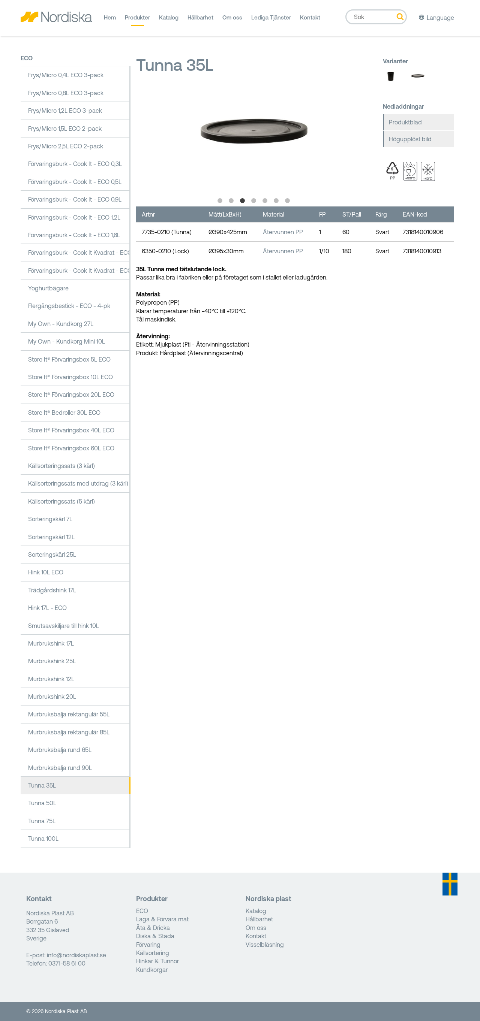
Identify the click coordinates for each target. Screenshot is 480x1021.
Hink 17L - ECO (47, 607)
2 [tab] (231, 201)
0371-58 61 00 (67, 963)
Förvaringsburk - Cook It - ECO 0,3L (75, 163)
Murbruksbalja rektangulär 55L (69, 714)
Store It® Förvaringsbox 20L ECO (71, 394)
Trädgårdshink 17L (52, 590)
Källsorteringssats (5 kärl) (61, 501)
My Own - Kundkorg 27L (60, 323)
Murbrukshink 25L (52, 661)
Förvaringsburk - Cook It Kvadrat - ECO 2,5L (79, 270)
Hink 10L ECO (45, 572)
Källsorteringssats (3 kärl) (61, 465)
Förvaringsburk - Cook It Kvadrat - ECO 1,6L (79, 252)
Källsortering (152, 952)
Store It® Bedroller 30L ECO (64, 412)
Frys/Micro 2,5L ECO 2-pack (65, 146)
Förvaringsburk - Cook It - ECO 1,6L (74, 235)
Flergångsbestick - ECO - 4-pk (69, 305)
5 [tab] (265, 201)
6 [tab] (276, 201)
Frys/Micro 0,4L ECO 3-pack (66, 75)
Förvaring (148, 944)
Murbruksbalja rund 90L (60, 767)
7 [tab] (287, 201)
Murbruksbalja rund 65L (60, 749)
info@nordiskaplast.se (76, 955)
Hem (110, 17)
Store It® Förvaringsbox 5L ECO (69, 359)
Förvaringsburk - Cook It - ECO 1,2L (74, 217)
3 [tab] (242, 201)
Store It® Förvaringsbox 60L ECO (71, 448)
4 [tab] (254, 201)
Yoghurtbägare (48, 288)
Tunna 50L (42, 803)
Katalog (168, 17)
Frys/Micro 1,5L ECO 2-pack (65, 128)
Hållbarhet (200, 17)
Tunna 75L (42, 821)
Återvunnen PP (283, 232)
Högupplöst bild (410, 139)
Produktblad (405, 122)
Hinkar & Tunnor (157, 961)
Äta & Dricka (153, 927)
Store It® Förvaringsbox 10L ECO (70, 377)
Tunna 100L (43, 838)
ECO (27, 58)
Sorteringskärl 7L (50, 519)
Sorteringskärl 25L (52, 554)
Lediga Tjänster (271, 17)
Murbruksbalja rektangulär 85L (69, 732)
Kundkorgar (152, 969)
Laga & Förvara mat (162, 919)
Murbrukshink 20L (52, 696)
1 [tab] (220, 201)
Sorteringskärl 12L (51, 537)
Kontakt (310, 17)
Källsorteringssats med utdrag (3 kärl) (78, 483)
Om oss (232, 17)
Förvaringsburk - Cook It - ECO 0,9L (75, 199)
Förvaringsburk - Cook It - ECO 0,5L (75, 181)
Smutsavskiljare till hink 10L (63, 625)
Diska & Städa (155, 936)
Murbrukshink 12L (51, 679)
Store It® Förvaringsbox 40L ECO (71, 430)
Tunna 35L (42, 785)
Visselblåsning (265, 944)
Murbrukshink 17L (51, 643)
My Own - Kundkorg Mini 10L (66, 341)
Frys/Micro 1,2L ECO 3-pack (65, 110)
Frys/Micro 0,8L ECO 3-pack (66, 93)
